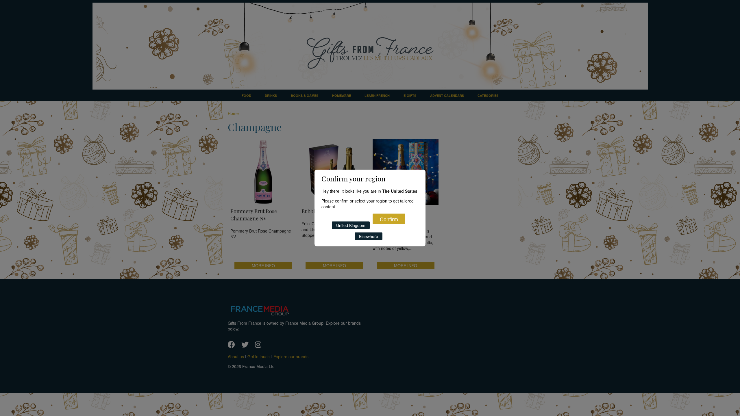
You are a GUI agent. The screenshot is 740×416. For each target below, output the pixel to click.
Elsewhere (368, 236)
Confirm (389, 218)
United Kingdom (350, 225)
